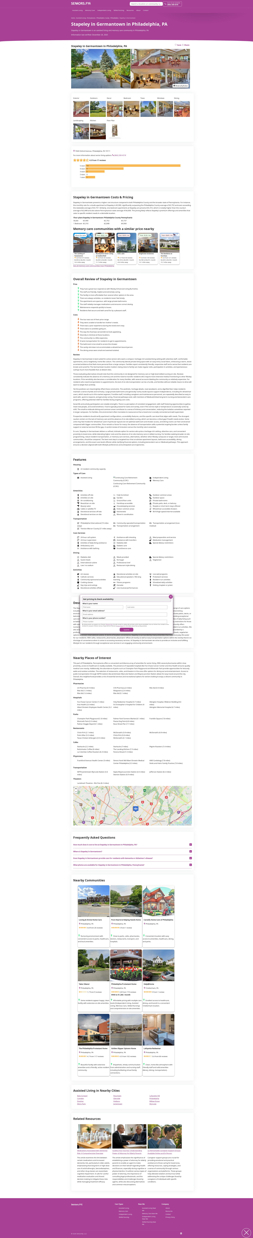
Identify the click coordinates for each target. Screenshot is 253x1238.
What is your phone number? (94, 618)
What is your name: (90, 603)
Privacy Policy (170, 1217)
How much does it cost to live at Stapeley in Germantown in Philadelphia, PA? (105, 845)
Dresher (80, 1101)
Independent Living (104, 10)
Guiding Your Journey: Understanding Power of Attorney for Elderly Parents (127, 1151)
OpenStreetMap (180, 825)
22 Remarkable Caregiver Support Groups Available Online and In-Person (164, 1151)
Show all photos (181, 86)
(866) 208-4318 (120, 155)
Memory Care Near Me (149, 1213)
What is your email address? (94, 611)
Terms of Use (109, 624)
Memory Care (90, 10)
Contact (145, 10)
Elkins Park (81, 1104)
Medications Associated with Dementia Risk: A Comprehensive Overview (92, 1151)
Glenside (116, 1098)
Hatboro (116, 1101)
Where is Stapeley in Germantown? (87, 851)
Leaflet (172, 825)
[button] (136, 809)
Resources (130, 10)
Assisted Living (77, 10)
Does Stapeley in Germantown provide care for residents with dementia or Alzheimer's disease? (113, 858)
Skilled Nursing (119, 10)
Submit (126, 630)
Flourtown (117, 1096)
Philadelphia (114, 18)
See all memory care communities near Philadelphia (93, 266)
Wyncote (152, 1104)
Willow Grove (154, 1101)
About (138, 10)
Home (73, 18)
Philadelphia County (103, 18)
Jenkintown (117, 1104)
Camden (80, 1098)
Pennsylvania (91, 18)
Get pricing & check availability (98, 599)
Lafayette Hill (154, 1096)
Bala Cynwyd (82, 1096)
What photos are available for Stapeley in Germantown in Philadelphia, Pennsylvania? (108, 865)
